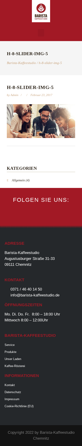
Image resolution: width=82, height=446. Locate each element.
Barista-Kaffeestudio (21, 63)
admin (14, 95)
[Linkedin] (48, 214)
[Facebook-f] (34, 214)
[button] (41, 33)
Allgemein (18, 180)
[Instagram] (41, 214)
